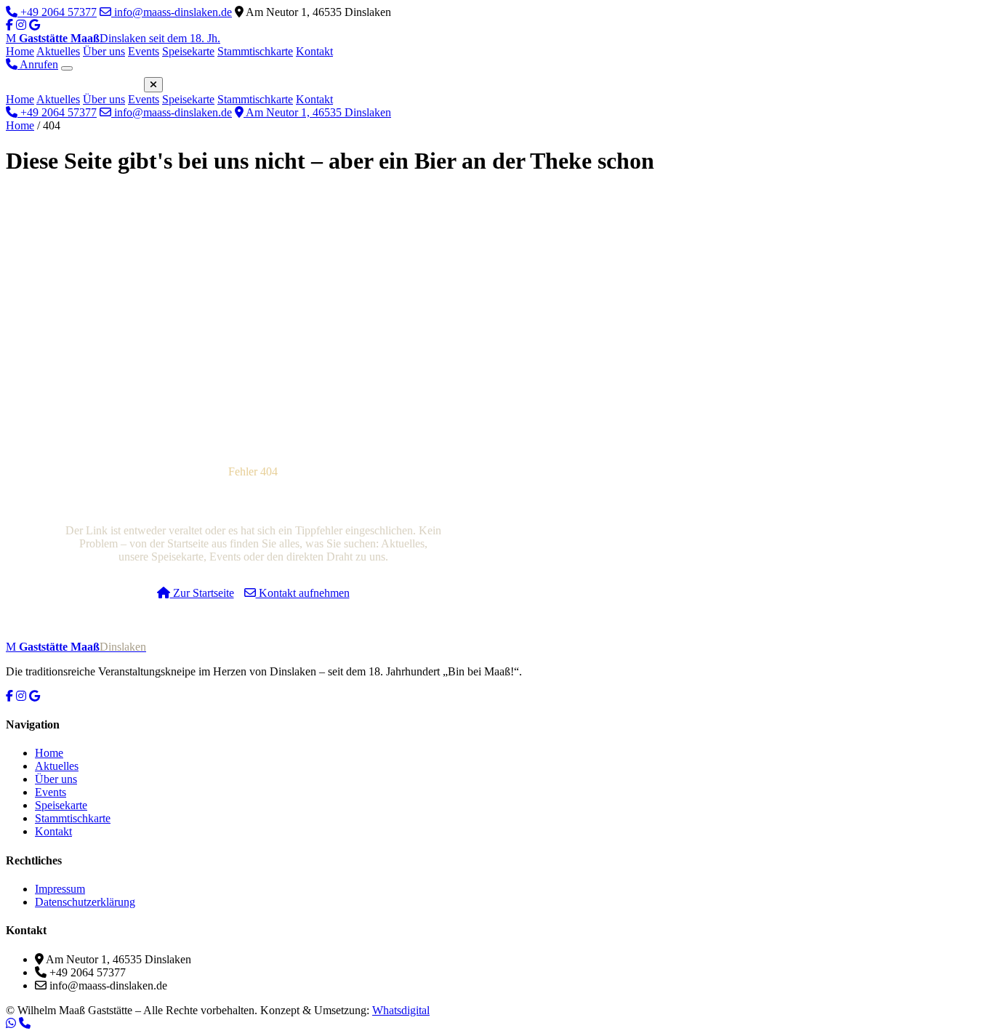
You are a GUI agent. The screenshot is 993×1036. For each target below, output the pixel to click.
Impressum (60, 889)
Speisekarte (188, 51)
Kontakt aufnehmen (303, 593)
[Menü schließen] (153, 84)
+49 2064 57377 (57, 12)
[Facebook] (9, 25)
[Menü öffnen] (67, 68)
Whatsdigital (401, 1010)
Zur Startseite (202, 593)
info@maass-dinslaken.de (171, 12)
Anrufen (37, 64)
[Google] (34, 696)
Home (20, 51)
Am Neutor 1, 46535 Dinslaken (317, 112)
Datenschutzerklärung (85, 902)
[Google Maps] (34, 25)
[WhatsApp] (11, 1023)
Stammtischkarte (255, 51)
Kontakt (314, 51)
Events (143, 51)
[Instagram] (21, 25)
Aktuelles (58, 51)
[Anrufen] (25, 1023)
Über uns (104, 51)
